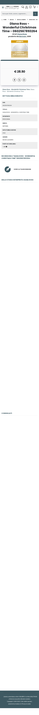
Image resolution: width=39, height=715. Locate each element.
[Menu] (3, 7)
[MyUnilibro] (26, 7)
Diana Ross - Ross (19, 299)
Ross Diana (6, 119)
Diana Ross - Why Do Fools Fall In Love (20, 389)
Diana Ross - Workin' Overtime (19, 209)
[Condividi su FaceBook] (14, 80)
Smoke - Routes (19, 533)
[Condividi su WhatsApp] (24, 80)
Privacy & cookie (26, 704)
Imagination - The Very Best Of (19, 623)
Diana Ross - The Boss (19, 344)
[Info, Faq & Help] (30, 7)
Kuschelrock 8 (19, 578)
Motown (5, 126)
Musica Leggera (8, 140)
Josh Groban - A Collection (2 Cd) (19, 443)
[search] (35, 14)
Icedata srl (18, 704)
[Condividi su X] (19, 80)
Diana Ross (22, 34)
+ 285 (4, 146)
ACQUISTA (20, 224)
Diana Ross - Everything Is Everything (19, 254)
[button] (35, 7)
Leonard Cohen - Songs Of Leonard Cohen (20, 667)
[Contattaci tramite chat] (23, 7)
